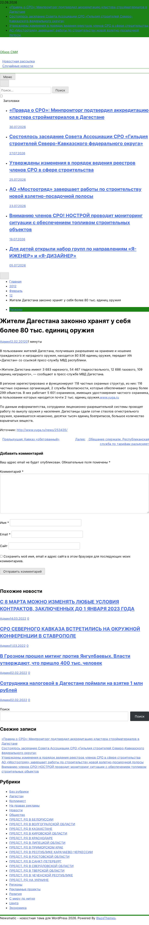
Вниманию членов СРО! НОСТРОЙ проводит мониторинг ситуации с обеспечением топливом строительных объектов (76, 222)
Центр (14, 903)
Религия (15, 894)
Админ (5, 341)
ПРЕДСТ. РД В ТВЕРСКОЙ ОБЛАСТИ (36, 871)
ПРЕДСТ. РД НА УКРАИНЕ (29, 880)
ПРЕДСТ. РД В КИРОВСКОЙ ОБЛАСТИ (38, 833)
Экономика (18, 908)
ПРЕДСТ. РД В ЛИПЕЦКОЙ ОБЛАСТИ (37, 843)
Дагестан (16, 796)
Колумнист (17, 801)
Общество (17, 815)
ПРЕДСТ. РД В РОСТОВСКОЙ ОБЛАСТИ (39, 857)
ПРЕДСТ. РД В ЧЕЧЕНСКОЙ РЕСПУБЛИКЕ (41, 875)
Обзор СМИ (9, 52)
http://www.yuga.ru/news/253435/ (42, 430)
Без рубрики (19, 791)
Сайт (4, 546)
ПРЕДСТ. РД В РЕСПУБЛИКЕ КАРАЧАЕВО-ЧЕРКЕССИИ (51, 852)
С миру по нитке (22, 898)
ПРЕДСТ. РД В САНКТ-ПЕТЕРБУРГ (35, 861)
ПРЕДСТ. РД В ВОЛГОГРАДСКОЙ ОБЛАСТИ (42, 824)
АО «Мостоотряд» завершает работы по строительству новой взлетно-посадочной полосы (73, 762)
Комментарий (11, 471)
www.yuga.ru (109, 397)
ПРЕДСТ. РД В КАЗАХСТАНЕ (30, 829)
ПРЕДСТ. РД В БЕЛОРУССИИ (31, 819)
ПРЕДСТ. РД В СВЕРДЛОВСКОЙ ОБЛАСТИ (41, 866)
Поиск (5, 709)
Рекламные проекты (25, 889)
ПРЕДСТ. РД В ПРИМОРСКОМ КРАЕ (36, 847)
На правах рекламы (24, 805)
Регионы (15, 309)
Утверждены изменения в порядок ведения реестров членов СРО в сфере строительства (78, 26)
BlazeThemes (105, 918)
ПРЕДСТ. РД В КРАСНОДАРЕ (31, 838)
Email (5, 534)
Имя (4, 523)
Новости (16, 810)
